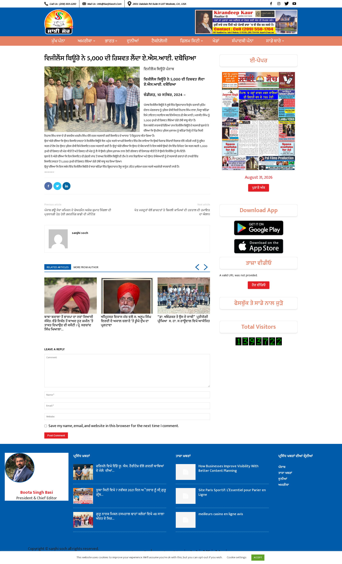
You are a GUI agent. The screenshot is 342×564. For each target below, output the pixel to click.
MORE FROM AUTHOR (85, 267)
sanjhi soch (80, 233)
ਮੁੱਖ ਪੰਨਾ (58, 41)
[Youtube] (294, 4)
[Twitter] (286, 4)
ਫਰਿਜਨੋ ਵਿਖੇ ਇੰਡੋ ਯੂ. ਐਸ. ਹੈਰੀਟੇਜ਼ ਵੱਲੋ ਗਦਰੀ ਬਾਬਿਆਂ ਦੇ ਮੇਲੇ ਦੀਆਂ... (130, 468)
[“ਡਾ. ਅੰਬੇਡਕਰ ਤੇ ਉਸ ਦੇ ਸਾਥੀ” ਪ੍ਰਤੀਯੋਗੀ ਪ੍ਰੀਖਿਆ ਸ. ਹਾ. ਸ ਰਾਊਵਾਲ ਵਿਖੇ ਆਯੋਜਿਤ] (184, 295)
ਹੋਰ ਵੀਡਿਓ (258, 285)
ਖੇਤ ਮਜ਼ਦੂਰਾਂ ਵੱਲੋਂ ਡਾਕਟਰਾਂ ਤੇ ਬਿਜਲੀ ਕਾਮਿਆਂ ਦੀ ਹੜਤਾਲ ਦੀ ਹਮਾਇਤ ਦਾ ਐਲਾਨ (172, 212)
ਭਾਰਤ (109, 41)
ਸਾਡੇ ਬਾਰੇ (273, 41)
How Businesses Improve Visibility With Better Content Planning (228, 468)
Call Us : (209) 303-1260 (62, 4)
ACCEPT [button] (258, 557)
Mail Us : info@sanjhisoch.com (104, 4)
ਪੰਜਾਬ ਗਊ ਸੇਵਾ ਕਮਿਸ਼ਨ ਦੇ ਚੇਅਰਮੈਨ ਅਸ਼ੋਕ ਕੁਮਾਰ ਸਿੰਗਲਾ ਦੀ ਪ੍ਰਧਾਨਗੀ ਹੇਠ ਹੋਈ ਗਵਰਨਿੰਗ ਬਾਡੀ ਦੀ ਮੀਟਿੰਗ (77, 212)
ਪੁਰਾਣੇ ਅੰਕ (258, 188)
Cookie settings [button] (236, 557)
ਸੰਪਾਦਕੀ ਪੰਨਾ (243, 41)
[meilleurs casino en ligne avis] (186, 520)
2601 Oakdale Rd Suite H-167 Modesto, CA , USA (159, 4)
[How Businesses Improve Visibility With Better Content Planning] (186, 472)
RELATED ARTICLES (58, 267)
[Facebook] (271, 4)
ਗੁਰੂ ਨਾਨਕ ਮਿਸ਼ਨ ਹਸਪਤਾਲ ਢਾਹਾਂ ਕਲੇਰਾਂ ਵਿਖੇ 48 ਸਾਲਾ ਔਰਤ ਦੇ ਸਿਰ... (130, 516)
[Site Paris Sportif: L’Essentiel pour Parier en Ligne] (186, 496)
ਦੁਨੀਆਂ (133, 41)
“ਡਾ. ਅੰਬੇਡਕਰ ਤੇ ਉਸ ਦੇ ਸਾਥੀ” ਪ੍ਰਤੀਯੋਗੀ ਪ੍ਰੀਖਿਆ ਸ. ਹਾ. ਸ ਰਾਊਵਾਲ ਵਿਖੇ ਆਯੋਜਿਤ (184, 319)
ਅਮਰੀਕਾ (85, 41)
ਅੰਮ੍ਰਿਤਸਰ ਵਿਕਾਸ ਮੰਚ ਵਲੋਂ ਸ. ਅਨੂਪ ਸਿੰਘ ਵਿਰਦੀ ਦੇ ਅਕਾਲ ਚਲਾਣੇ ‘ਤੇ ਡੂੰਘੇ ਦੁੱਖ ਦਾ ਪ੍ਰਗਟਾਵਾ (126, 321)
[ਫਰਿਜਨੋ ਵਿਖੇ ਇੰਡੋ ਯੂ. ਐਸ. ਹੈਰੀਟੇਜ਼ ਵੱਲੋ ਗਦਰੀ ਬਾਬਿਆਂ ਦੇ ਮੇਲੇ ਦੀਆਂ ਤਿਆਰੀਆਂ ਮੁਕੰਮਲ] (83, 472)
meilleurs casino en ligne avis (221, 514)
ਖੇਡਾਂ (216, 41)
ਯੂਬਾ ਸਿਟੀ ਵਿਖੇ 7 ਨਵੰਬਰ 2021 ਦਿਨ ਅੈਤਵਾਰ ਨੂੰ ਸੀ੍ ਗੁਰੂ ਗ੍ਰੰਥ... (131, 492)
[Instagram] (278, 4)
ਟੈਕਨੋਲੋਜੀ (159, 41)
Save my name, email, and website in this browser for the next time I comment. (113, 426)
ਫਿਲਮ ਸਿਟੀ (190, 41)
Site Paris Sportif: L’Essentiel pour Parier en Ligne (232, 492)
